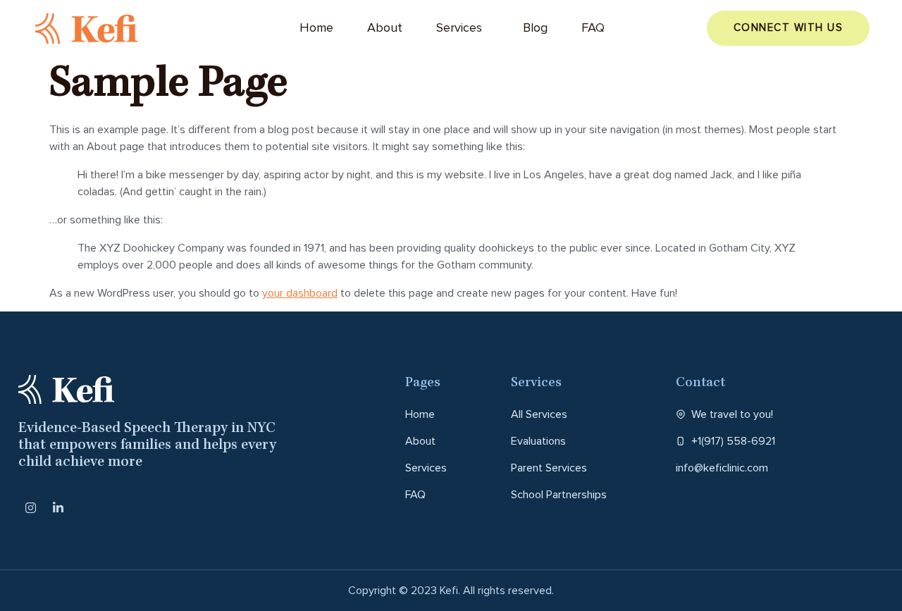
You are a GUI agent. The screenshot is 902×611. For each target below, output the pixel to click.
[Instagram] (30, 508)
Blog (535, 28)
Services (459, 28)
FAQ (593, 28)
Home (316, 28)
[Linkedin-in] (58, 508)
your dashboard (300, 293)
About (384, 28)
